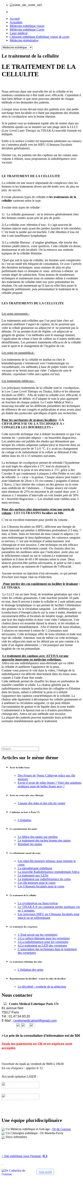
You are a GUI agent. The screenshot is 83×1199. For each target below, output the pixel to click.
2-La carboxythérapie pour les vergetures (44, 938)
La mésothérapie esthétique (35, 868)
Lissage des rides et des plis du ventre (41, 803)
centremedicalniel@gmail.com (35, 1020)
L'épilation (24, 820)
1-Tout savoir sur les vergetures (37, 934)
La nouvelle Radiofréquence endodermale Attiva (48, 872)
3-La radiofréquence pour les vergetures (43, 942)
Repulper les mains (30, 844)
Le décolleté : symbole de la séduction (42, 986)
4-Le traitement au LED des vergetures (42, 945)
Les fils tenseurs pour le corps (36, 882)
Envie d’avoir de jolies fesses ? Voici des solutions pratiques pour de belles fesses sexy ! (49, 784)
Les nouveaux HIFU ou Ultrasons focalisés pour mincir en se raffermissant (48, 915)
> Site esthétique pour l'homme (22, 1156)
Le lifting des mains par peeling (38, 837)
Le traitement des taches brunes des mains (44, 840)
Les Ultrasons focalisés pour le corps (41, 886)
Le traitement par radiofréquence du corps (44, 879)
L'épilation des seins (30, 969)
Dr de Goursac (61, 1129)
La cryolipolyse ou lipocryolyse (38, 903)
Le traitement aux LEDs (33, 875)
